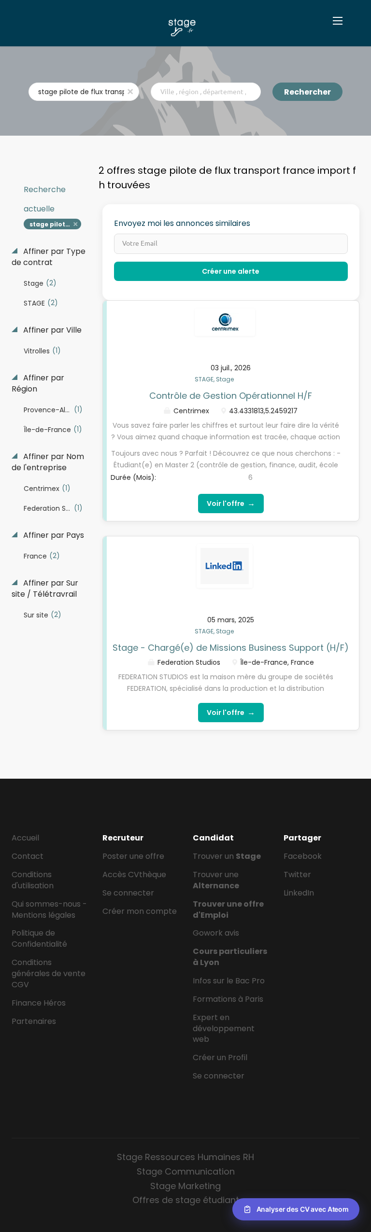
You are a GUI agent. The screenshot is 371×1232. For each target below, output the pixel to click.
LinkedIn (299, 892)
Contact (27, 856)
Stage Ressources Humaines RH (185, 1157)
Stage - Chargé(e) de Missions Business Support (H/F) (231, 648)
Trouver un (227, 856)
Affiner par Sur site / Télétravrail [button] (45, 589)
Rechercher (307, 92)
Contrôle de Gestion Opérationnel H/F (230, 396)
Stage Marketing (185, 1186)
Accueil (25, 837)
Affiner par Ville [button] (51, 330)
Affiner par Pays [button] (52, 535)
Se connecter (128, 892)
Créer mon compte (139, 911)
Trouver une (216, 880)
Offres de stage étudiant (185, 1200)
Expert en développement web (224, 1028)
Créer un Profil (220, 1057)
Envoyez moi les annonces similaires (182, 223)
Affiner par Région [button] (38, 383)
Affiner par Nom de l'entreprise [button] (48, 462)
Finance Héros (39, 1002)
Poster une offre (133, 856)
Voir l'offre (231, 503)
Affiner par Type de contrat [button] (49, 257)
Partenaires (34, 1021)
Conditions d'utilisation (33, 880)
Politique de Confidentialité (39, 938)
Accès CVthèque (134, 874)
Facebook (303, 856)
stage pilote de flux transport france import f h (55, 224)
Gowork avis (216, 932)
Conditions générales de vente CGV (49, 973)
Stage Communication (186, 1171)
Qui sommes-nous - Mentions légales (49, 909)
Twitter (297, 874)
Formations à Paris (228, 999)
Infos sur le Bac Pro (229, 980)
